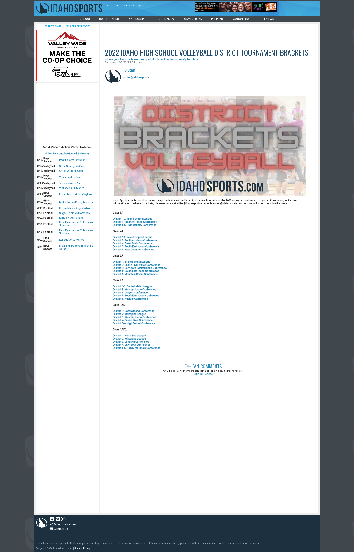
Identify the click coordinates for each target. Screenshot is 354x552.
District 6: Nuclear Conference (130, 298)
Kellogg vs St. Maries (71, 239)
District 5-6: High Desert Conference (134, 323)
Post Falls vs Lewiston (72, 159)
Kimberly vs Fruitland (71, 217)
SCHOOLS (86, 18)
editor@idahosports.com (139, 77)
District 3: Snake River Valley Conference (136, 264)
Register (208, 373)
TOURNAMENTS (167, 18)
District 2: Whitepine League (129, 314)
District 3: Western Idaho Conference (134, 289)
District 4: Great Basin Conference (132, 243)
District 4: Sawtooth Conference (131, 344)
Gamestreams (194, 18)
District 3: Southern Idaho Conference (135, 221)
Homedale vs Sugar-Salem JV (76, 208)
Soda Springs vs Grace (72, 166)
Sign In (198, 373)
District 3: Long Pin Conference (131, 341)
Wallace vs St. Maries (71, 188)
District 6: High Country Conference (133, 249)
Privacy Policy (82, 548)
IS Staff (129, 70)
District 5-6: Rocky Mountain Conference (136, 347)
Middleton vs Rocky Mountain (76, 202)
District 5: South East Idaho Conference (136, 246)
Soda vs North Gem (70, 183)
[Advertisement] (67, 111)
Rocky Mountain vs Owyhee (75, 194)
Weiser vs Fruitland (70, 177)
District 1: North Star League (129, 335)
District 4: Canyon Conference (130, 292)
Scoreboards (109, 18)
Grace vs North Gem (71, 170)
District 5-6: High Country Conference (134, 224)
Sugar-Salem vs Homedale (75, 213)
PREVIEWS (267, 18)
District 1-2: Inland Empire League (132, 218)
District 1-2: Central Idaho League (132, 286)
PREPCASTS (218, 18)
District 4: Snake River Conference (133, 320)
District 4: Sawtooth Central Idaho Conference (140, 267)
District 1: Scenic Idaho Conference (133, 310)
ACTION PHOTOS (243, 18)
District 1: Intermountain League (131, 261)
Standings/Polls (138, 18)
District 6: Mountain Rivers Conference (135, 274)
